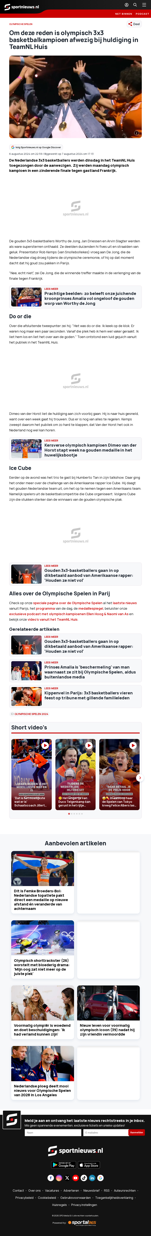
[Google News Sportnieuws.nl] (100, 1178)
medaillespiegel (90, 608)
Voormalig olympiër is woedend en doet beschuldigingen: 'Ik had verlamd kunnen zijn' (42, 1030)
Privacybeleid (24, 1198)
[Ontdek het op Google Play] (63, 1165)
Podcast (142, 13)
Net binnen (123, 13)
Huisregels (59, 1205)
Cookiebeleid (47, 1198)
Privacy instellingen (84, 1205)
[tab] (69, 814)
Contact (18, 1190)
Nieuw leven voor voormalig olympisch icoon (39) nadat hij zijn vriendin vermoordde (107, 1030)
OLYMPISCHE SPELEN (20, 24)
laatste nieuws (125, 603)
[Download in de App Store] (89, 1165)
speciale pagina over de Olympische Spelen (67, 603)
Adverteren (71, 1190)
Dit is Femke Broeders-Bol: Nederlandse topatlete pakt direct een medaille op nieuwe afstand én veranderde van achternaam (41, 899)
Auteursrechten (125, 1190)
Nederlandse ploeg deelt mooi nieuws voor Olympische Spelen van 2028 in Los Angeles (42, 1090)
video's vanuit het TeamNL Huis (52, 619)
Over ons (34, 1190)
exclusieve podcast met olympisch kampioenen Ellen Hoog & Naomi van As (69, 614)
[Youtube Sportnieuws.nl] (75, 1178)
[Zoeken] (135, 5)
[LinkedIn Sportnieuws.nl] (92, 1178)
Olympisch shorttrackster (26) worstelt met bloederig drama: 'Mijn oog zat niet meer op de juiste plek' (42, 967)
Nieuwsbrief (91, 1190)
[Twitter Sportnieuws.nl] (67, 1178)
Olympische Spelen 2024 (31, 714)
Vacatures (52, 1190)
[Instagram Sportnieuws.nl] (59, 1178)
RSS (107, 1190)
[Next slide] (140, 778)
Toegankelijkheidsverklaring (114, 1198)
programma (45, 608)
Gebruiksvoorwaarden (75, 1198)
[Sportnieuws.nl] (21, 7)
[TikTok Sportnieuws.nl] (84, 1178)
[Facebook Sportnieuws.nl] (51, 1178)
